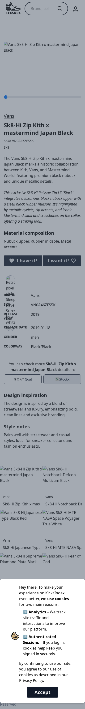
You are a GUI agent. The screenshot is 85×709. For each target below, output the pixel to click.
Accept (42, 692)
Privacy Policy (31, 680)
